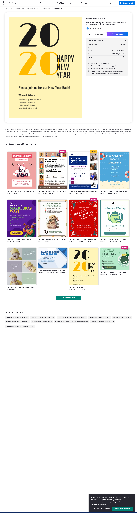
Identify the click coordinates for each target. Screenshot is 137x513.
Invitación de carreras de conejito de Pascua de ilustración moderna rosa (21, 191)
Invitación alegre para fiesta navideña (83, 239)
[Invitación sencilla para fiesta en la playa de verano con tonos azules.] (114, 170)
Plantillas (60, 3)
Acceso (113, 3)
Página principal (9, 8)
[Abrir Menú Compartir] (126, 28)
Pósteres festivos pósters (77, 289)
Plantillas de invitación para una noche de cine (20, 326)
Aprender (72, 3)
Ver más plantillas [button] (68, 298)
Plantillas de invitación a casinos (42, 321)
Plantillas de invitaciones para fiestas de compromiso (71, 321)
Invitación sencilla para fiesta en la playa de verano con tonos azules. (114, 191)
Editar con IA (119, 34)
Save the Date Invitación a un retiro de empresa (52, 270)
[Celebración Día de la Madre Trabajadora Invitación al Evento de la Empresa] (83, 170)
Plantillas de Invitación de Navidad (99, 317)
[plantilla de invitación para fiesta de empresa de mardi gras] (21, 218)
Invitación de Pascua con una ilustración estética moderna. (52, 239)
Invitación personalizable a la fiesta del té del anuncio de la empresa (114, 239)
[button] (96, 34)
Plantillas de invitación (32, 8)
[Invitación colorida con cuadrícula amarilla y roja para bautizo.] (21, 266)
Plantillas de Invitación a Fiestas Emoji (43, 317)
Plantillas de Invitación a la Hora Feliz (102, 321)
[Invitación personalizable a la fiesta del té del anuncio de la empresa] (114, 218)
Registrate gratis (127, 3)
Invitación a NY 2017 (76, 287)
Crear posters (20, 8)
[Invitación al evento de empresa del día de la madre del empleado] (52, 170)
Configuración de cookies (101, 508)
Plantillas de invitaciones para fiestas (17, 317)
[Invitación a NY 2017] (83, 266)
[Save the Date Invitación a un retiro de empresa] (52, 258)
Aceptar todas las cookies (122, 508)
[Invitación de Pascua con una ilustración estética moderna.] (52, 218)
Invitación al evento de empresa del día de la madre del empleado (52, 191)
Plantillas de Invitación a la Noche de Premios (71, 317)
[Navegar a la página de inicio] (10, 3)
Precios (84, 3)
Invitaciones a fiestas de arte (122, 317)
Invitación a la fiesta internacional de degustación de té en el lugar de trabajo (114, 272)
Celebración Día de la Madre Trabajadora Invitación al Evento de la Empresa (83, 191)
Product (43, 3)
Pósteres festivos (46, 8)
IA (51, 3)
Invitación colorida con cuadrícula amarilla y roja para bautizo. (21, 287)
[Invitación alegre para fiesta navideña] (83, 218)
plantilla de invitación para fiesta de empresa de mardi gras (21, 239)
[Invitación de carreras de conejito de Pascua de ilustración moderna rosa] (21, 170)
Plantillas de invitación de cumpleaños (17, 321)
